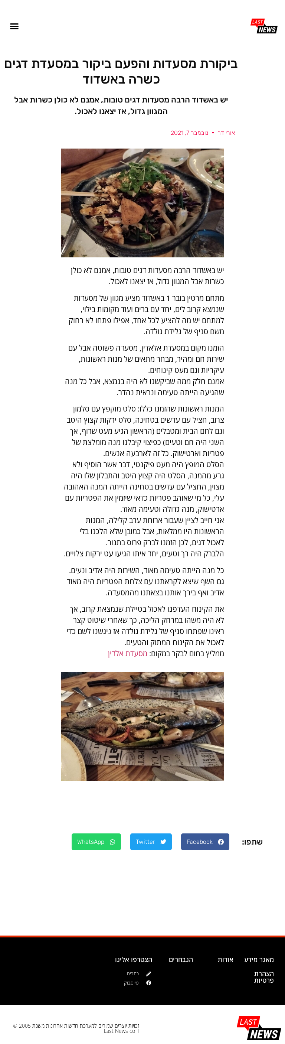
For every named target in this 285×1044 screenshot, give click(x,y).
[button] (14, 26)
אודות (225, 959)
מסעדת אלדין (127, 653)
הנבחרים (181, 959)
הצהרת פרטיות (264, 977)
